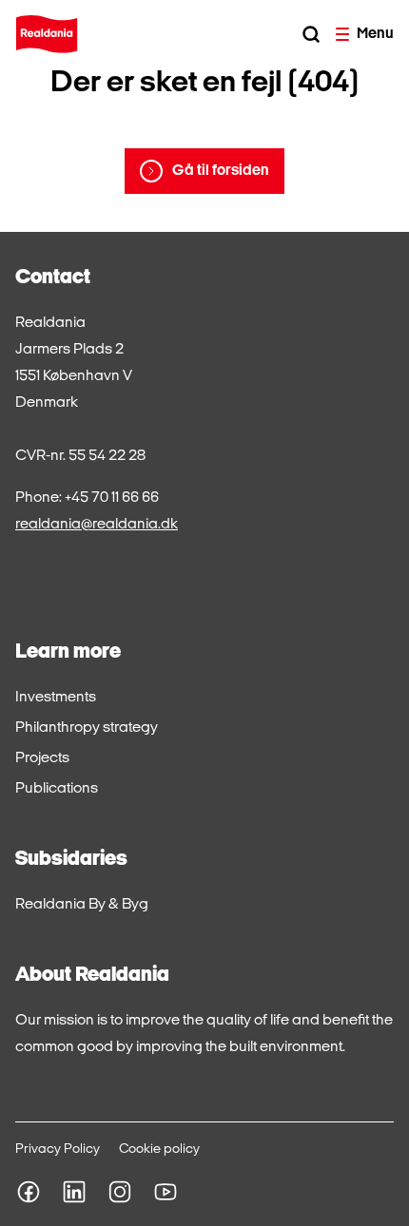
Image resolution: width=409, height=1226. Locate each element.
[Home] (46, 34)
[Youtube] (165, 1191)
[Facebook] (28, 1191)
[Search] (311, 34)
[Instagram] (120, 1191)
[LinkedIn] (74, 1191)
